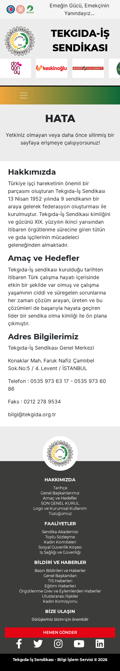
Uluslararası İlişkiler (60, 596)
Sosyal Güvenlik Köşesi (60, 547)
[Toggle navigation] (24, 95)
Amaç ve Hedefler (60, 498)
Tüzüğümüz (60, 513)
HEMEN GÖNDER (60, 632)
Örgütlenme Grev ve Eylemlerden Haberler (60, 591)
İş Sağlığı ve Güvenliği (60, 552)
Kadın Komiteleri (60, 542)
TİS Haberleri (60, 580)
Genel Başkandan (60, 575)
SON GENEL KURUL (60, 503)
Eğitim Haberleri (60, 586)
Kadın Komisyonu (60, 601)
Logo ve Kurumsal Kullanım (60, 508)
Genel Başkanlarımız (60, 493)
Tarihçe (60, 487)
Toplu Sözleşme (60, 536)
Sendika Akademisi (60, 531)
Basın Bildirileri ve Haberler (60, 570)
